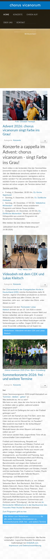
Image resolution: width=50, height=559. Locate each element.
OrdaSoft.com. (33, 543)
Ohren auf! (32, 15)
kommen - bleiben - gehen (14, 397)
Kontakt (21, 23)
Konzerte (18, 15)
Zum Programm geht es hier (14, 512)
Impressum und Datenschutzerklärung (25, 546)
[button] (43, 141)
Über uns (8, 23)
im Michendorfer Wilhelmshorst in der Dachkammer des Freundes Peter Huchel (25, 505)
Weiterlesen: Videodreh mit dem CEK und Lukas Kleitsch (24, 332)
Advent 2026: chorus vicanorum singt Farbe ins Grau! (21, 130)
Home (6, 15)
